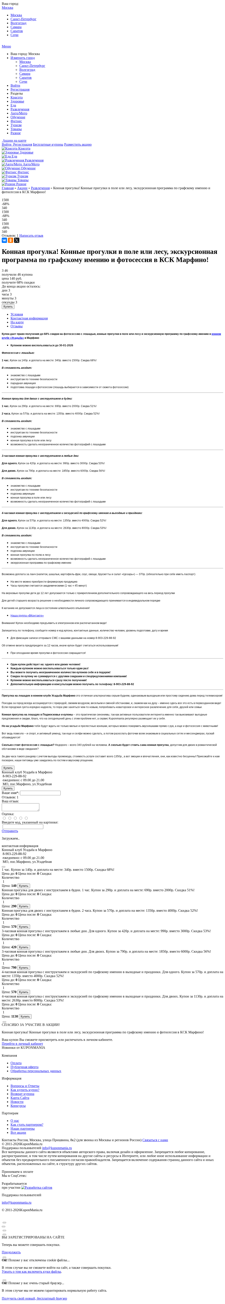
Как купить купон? (25, 1090)
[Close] (3, 866)
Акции (22, 188)
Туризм (16, 125)
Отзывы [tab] (17, 326)
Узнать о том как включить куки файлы (31, 1271)
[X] (16, 240)
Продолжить (11, 1252)
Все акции (18, 1132)
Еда (13, 105)
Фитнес (16, 121)
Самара (16, 27)
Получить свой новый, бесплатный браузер (34, 1298)
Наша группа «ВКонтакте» (27, 615)
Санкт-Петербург (23, 19)
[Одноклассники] (10, 240)
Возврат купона (22, 1094)
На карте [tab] (17, 322)
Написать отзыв (31, 235)
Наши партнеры (23, 1128)
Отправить (10, 831)
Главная (8, 188)
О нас (15, 1120)
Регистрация (20, 89)
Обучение (18, 117)
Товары (16, 129)
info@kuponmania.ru (57, 1148)
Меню (6, 46)
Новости (17, 1102)
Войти (15, 85)
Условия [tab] (17, 314)
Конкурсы (18, 1106)
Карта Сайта (20, 1098)
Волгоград (18, 23)
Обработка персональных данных (36, 1071)
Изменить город (23, 58)
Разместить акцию (78, 144)
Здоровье (17, 101)
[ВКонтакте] (4, 240)
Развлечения (20, 109)
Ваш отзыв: (10, 801)
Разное (16, 133)
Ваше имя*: (10, 793)
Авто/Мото (19, 113)
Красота (17, 97)
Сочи (14, 35)
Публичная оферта (24, 1067)
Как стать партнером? (27, 1124)
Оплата (16, 1063)
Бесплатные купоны (48, 144)
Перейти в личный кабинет (22, 1043)
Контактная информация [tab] (29, 318)
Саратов (17, 31)
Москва (16, 15)
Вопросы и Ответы (25, 1086)
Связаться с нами (155, 1140)
